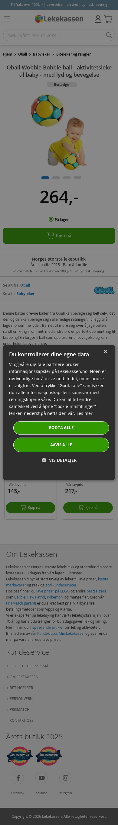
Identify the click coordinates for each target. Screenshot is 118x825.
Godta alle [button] (61, 427)
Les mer (85, 413)
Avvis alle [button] (61, 445)
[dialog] (59, 412)
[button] (59, 460)
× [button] (105, 352)
